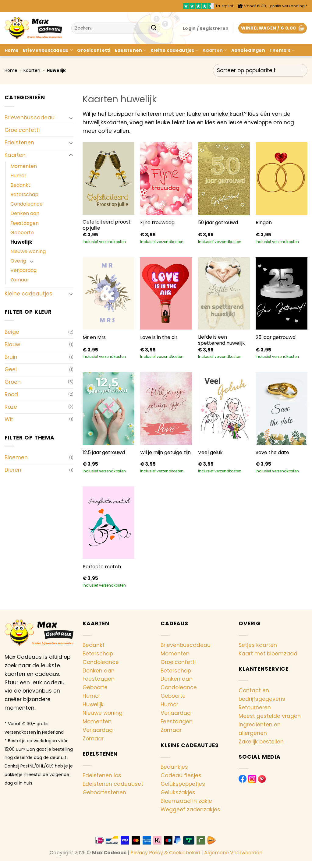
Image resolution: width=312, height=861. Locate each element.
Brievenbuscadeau (46, 50)
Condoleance (26, 204)
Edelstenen (128, 50)
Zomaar (19, 280)
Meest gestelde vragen (270, 716)
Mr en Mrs (94, 337)
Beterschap (24, 194)
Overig (18, 261)
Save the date (272, 453)
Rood (11, 394)
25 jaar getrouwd (276, 337)
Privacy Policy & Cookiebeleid (165, 852)
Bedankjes (174, 767)
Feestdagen (24, 223)
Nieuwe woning (28, 251)
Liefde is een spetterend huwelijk (221, 340)
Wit (9, 419)
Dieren (13, 470)
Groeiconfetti (94, 50)
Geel (11, 369)
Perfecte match (102, 567)
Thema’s (279, 50)
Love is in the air (158, 337)
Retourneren (255, 707)
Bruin (11, 357)
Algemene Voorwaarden (233, 852)
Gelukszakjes (178, 792)
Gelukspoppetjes (183, 784)
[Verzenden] (153, 28)
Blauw (12, 344)
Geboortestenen (104, 792)
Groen (13, 382)
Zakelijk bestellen (261, 741)
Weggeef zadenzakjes (190, 809)
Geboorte (22, 232)
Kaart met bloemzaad (268, 653)
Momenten (23, 166)
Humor (18, 175)
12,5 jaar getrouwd (104, 453)
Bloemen (16, 457)
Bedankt (20, 185)
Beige (12, 332)
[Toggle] (70, 118)
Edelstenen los (102, 775)
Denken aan (24, 213)
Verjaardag (23, 270)
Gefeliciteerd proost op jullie (107, 225)
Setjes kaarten (258, 645)
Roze (11, 407)
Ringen (264, 223)
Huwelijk (21, 242)
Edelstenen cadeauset (113, 784)
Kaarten (213, 50)
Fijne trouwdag (157, 223)
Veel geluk (210, 453)
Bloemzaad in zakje (186, 801)
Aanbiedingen (248, 50)
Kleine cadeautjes (172, 50)
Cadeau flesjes (181, 775)
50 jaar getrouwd (218, 223)
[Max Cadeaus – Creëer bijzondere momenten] (33, 28)
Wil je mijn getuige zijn (165, 453)
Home (12, 50)
